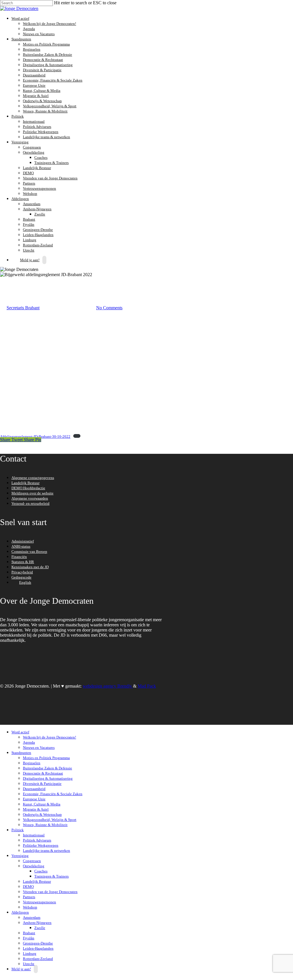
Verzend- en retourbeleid (30, 503)
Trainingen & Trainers (51, 163)
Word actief (19, 18)
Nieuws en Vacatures (39, 34)
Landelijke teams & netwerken (46, 137)
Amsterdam (31, 204)
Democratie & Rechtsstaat (43, 60)
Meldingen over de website (32, 493)
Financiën (19, 557)
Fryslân (28, 224)
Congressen (32, 147)
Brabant (29, 219)
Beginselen (31, 49)
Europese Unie (34, 85)
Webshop (30, 193)
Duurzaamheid (34, 75)
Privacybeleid (22, 572)
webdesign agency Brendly (108, 686)
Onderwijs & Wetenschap (42, 101)
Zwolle (39, 214)
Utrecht (28, 964)
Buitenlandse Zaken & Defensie (47, 54)
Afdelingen (19, 199)
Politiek (16, 116)
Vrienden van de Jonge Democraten (50, 178)
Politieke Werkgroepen (40, 132)
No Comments (109, 307)
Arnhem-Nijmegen (36, 209)
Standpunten (20, 39)
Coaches (40, 157)
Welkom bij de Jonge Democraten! (49, 23)
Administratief (22, 541)
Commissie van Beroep (29, 551)
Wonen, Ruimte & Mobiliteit (45, 111)
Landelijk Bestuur (37, 168)
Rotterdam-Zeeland (38, 245)
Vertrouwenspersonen (39, 188)
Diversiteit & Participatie (42, 70)
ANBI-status (20, 546)
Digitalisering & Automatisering (48, 65)
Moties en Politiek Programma (46, 44)
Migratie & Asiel (36, 96)
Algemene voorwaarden (29, 498)
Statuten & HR (22, 562)
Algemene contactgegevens (32, 478)
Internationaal (34, 121)
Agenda (29, 29)
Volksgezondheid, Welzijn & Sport (49, 106)
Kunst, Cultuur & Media (41, 90)
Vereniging (19, 142)
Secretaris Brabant (23, 307)
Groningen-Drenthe (38, 229)
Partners (29, 183)
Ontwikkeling (33, 152)
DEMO (28, 173)
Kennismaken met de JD (30, 567)
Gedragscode (21, 577)
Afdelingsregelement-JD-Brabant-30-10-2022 (35, 437)
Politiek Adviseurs (37, 126)
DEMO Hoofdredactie (28, 488)
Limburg (29, 240)
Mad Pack (147, 686)
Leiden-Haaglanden (38, 235)
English (25, 582)
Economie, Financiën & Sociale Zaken (52, 80)
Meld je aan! (29, 260)
